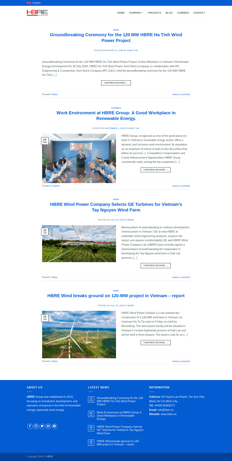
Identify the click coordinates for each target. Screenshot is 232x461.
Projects (154, 12)
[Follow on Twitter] (42, 426)
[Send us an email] (48, 426)
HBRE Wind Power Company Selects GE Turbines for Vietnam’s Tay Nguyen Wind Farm (120, 430)
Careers (183, 12)
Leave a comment (181, 94)
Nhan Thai (132, 50)
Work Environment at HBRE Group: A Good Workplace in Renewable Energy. (119, 415)
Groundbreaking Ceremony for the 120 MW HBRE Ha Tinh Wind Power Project (120, 401)
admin (131, 220)
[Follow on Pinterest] (54, 426)
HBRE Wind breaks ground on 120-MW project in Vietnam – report (116, 295)
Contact (199, 12)
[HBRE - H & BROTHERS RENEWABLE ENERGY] (37, 12)
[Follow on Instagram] (36, 426)
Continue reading (116, 83)
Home (121, 12)
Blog (169, 12)
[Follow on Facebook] (30, 426)
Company (135, 12)
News (116, 30)
